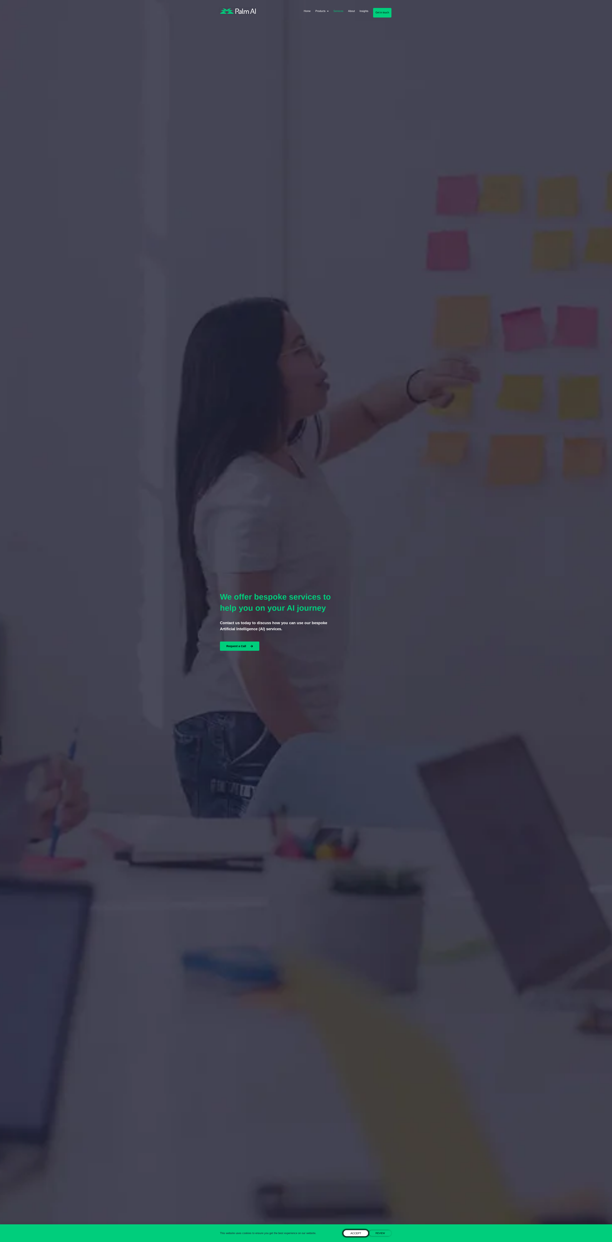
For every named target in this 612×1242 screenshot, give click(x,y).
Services (338, 11)
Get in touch (382, 12)
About (351, 11)
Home (307, 11)
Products (320, 11)
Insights (364, 11)
